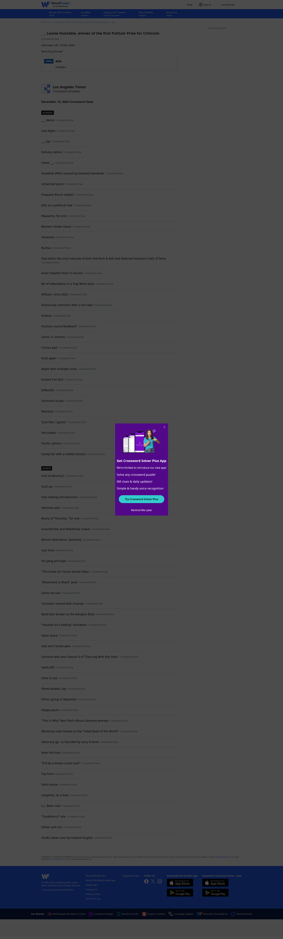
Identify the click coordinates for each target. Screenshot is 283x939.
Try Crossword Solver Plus (141, 499)
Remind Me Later (141, 510)
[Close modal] (164, 427)
